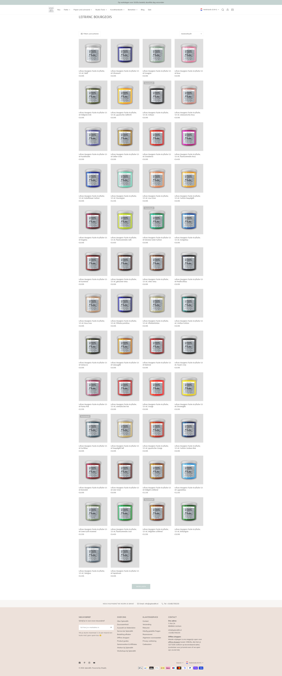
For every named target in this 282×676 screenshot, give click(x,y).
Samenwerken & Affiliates (127, 644)
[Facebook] (79, 662)
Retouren (146, 628)
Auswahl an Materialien (126, 628)
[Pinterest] (84, 662)
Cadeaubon (147, 644)
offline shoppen (174, 642)
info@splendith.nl (151, 604)
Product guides (123, 641)
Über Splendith (122, 621)
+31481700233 (173, 604)
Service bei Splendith (125, 631)
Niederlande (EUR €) (210, 9)
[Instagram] (89, 662)
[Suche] (222, 9)
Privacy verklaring (149, 641)
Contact (145, 621)
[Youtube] (94, 662)
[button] (232, 9)
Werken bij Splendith (125, 648)
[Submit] (111, 627)
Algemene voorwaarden (152, 638)
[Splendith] (51, 10)
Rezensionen (147, 634)
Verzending (147, 624)
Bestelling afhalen (124, 634)
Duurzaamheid (122, 624)
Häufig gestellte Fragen (151, 631)
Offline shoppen (123, 638)
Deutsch (178, 663)
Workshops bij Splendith (126, 651)
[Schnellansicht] (104, 65)
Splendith (88, 668)
